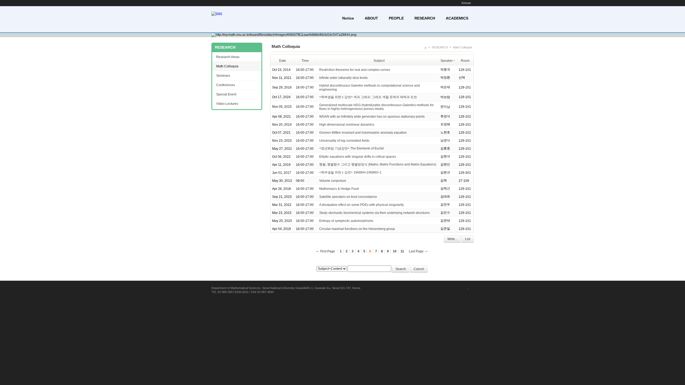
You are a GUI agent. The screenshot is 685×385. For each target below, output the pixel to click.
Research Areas (227, 57)
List (467, 239)
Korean (466, 3)
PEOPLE (396, 18)
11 (402, 251)
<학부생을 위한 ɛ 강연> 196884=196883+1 (350, 172)
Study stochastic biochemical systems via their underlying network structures (374, 213)
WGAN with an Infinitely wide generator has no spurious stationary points (372, 116)
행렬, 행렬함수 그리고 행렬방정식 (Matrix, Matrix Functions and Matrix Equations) (377, 164)
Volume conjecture (332, 181)
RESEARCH (424, 18)
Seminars (223, 76)
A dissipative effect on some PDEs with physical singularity (361, 205)
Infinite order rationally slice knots (343, 78)
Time (305, 61)
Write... (452, 239)
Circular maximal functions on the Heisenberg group (357, 229)
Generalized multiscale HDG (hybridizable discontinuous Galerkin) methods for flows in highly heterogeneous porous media (376, 107)
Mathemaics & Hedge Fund (339, 189)
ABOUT (371, 18)
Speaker (446, 61)
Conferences (225, 85)
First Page (327, 251)
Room (465, 61)
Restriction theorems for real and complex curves (354, 70)
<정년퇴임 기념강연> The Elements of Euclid (351, 148)
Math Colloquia (462, 47)
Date (282, 61)
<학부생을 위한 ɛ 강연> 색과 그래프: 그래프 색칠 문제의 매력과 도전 (368, 97)
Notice (348, 18)
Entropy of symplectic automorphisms (346, 221)
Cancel (419, 269)
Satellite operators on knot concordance (348, 197)
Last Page (416, 251)
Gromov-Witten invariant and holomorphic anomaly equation (363, 132)
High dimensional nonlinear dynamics (346, 124)
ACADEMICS (457, 18)
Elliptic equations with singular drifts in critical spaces (357, 157)
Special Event (226, 94)
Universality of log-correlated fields (344, 141)
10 (395, 251)
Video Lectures (227, 104)
